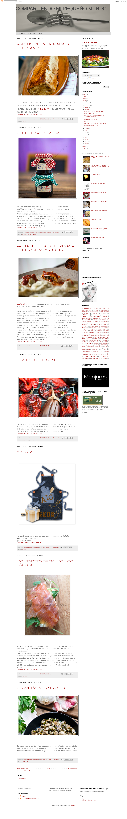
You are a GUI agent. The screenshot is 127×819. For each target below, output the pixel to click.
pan (102, 338)
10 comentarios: (56, 437)
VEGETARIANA (25, 440)
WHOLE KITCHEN (95, 358)
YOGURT (105, 358)
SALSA (105, 346)
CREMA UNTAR (93, 323)
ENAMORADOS (94, 326)
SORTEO (84, 349)
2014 (84, 96)
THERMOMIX (33, 234)
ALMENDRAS (104, 310)
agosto (86, 128)
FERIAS (107, 327)
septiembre (88, 109)
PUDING (84, 345)
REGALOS (104, 345)
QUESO (90, 345)
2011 (84, 146)
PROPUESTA (104, 343)
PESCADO (91, 341)
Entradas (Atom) (28, 770)
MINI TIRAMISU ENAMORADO (98, 192)
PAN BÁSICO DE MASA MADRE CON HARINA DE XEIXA (99, 202)
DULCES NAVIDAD (102, 324)
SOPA (105, 348)
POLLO (83, 343)
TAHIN (88, 349)
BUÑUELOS (104, 315)
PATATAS (84, 341)
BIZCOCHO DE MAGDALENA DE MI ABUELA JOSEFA (99, 211)
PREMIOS (96, 343)
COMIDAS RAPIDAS (86, 321)
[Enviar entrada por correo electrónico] (62, 118)
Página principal (21, 33)
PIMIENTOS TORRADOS (40, 360)
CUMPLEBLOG (85, 324)
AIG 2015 (96, 310)
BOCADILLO (96, 315)
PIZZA (105, 341)
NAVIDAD (90, 337)
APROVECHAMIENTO (94, 311)
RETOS (83, 346)
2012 (84, 101)
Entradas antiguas (72, 768)
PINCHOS (99, 341)
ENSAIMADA (104, 326)
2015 (84, 94)
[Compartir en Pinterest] (72, 119)
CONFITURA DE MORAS (39, 133)
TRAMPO (92, 353)
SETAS (100, 348)
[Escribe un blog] (67, 119)
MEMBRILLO (104, 334)
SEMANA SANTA (92, 348)
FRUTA (93, 329)
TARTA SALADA (95, 349)
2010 (84, 148)
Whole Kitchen (23, 304)
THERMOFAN (43, 109)
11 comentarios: (56, 759)
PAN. (106, 338)
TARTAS (103, 349)
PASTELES (104, 340)
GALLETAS (84, 331)
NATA (84, 337)
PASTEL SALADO (94, 340)
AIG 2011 (96, 308)
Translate (94, 78)
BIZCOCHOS (85, 315)
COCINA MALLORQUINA (100, 319)
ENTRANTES (93, 327)
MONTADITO (105, 335)
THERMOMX (95, 351)
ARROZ (86, 313)
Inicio (48, 768)
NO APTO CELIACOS (99, 337)
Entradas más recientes (23, 768)
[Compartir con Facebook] (71, 119)
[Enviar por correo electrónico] (65, 119)
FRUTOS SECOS (102, 329)
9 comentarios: (56, 345)
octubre (87, 107)
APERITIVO (25, 676)
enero (86, 143)
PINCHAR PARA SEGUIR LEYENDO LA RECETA (29, 114)
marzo (86, 139)
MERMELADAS (25, 234)
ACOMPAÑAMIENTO (86, 308)
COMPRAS (96, 321)
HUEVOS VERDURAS (89, 332)
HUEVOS (106, 330)
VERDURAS (32, 440)
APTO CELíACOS (104, 311)
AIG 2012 (24, 452)
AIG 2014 (88, 310)
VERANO (96, 354)
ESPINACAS (100, 327)
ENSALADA (85, 327)
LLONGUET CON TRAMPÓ (98, 183)
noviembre (87, 105)
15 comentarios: (56, 118)
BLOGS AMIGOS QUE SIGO (35, 33)
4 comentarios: (56, 673)
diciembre (87, 103)
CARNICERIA (92, 316)
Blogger (73, 805)
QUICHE (96, 345)
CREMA (83, 323)
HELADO (92, 330)
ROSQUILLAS (99, 346)
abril (86, 137)
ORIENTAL (96, 338)
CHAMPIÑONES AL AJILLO (42, 688)
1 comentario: (56, 547)
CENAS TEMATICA (86, 318)
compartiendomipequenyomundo (30, 798)
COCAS (87, 320)
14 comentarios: (56, 232)
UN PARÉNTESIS (95, 174)
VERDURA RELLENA (104, 354)
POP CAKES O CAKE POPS (98, 237)
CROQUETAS (103, 323)
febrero (87, 141)
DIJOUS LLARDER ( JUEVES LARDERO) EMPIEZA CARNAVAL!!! (100, 166)
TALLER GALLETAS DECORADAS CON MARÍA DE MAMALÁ (99, 229)
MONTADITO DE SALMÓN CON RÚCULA (95, 123)
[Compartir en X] (69, 119)
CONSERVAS (104, 321)
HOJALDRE (99, 330)
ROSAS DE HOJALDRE (97, 219)
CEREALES (95, 318)
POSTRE (24, 121)
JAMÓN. (99, 332)
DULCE (93, 324)
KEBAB (105, 332)
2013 (84, 98)
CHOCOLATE (105, 318)
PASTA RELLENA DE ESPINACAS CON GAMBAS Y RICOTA (47, 248)
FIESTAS (86, 329)
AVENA (95, 313)
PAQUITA (24, 796)
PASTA (23, 348)
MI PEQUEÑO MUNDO (96, 335)
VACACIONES (102, 353)
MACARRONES (95, 334)
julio (86, 130)
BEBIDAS (104, 313)
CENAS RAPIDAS (102, 316)
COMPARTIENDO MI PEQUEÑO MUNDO (61, 8)
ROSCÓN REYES (90, 346)
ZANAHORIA (84, 359)
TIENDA (101, 351)
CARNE (84, 316)
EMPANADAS (84, 326)
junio (86, 132)
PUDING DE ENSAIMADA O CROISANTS (94, 111)
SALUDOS (84, 348)
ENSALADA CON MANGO (89, 42)
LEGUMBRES (85, 334)
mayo (86, 135)
